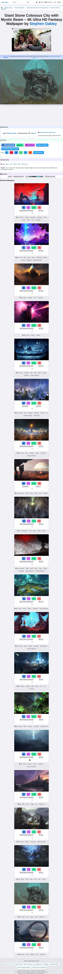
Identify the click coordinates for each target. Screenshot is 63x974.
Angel (43, 530)
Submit (42, 2)
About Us (6, 964)
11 (34, 558)
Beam (24, 219)
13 (34, 443)
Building (18, 167)
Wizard (24, 608)
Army (35, 879)
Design (22, 167)
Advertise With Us (54, 964)
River (27, 804)
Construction (4, 169)
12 (34, 403)
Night (35, 372)
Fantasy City (36, 415)
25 (34, 287)
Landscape (38, 219)
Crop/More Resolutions (10, 148)
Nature (28, 219)
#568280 (41, 176)
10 (34, 716)
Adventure (22, 568)
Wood (39, 167)
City (46, 412)
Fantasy (23, 260)
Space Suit (21, 493)
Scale (47, 167)
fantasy (15, 164)
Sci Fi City (31, 688)
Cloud (22, 453)
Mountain (30, 297)
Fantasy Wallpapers (20, 7)
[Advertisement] (31, 114)
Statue (27, 568)
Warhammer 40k (44, 726)
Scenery (29, 764)
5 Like (20, 145)
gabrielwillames (35, 760)
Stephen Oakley (43, 24)
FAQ (12, 964)
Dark (39, 879)
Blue (25, 257)
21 (34, 325)
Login (54, 2)
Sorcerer (44, 879)
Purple (28, 257)
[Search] (28, 2)
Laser (36, 167)
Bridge (27, 167)
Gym (55, 167)
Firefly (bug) (38, 257)
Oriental (21, 412)
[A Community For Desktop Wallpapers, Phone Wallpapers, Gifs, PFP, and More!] (1, 7)
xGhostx (33, 133)
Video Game (36, 726)
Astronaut (45, 493)
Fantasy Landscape (37, 260)
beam (7, 164)
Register (59, 2)
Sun (7, 167)
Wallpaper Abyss (8, 7)
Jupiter (27, 493)
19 (34, 363)
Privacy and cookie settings (39, 967)
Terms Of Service (28, 964)
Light (10, 167)
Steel (14, 167)
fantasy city (24, 164)
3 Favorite (30, 145)
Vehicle (22, 686)
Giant (36, 916)
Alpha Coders (4, 2)
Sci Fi (32, 219)
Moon (36, 568)
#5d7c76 (30, 176)
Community (49, 2)
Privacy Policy (18, 964)
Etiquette (46, 964)
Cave (30, 530)
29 (34, 207)
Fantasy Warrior (43, 646)
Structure (10, 169)
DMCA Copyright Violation (23, 967)
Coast (27, 954)
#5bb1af (38, 176)
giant (19, 164)
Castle (40, 568)
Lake (21, 257)
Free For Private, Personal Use (47, 132)
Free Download (9, 145)
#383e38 (34, 176)
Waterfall (30, 412)
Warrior (21, 646)
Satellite (51, 167)
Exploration (33, 217)
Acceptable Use (38, 964)
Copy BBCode (38, 152)
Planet (44, 217)
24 (34, 247)
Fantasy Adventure (30, 571)
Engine (43, 167)
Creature (27, 217)
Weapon (31, 167)
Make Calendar (42, 145)
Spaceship (39, 217)
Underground (24, 530)
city (11, 164)
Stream (21, 217)
